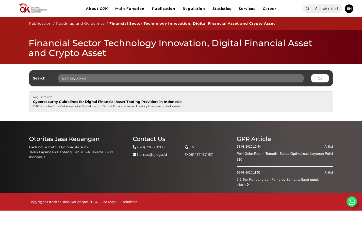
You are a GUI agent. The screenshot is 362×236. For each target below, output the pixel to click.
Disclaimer (127, 202)
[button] (349, 8)
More (242, 184)
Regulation (194, 8)
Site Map (107, 202)
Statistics (222, 8)
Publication (163, 8)
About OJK (97, 8)
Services (247, 8)
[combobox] (327, 8)
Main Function (130, 8)
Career (269, 8)
